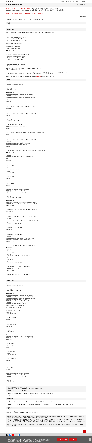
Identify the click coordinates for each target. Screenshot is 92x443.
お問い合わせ (78, 434)
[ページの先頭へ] (84, 431)
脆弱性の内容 (14, 13)
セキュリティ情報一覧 (15, 8)
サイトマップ (72, 434)
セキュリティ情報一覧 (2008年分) (25, 8)
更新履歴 (40, 13)
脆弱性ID (8, 13)
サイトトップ (8, 8)
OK (73, 439)
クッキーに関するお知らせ (63, 439)
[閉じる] (90, 439)
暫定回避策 (34, 13)
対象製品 (20, 13)
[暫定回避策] (38, 76)
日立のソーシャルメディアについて (61, 434)
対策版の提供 (27, 13)
